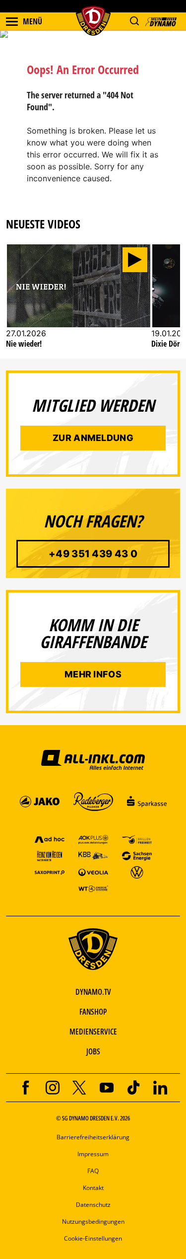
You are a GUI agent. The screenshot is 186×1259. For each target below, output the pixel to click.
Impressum (93, 1154)
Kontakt (93, 1188)
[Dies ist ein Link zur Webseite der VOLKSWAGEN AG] (137, 872)
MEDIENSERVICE (93, 1031)
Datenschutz (93, 1204)
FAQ (93, 1171)
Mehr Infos (93, 674)
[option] (78, 301)
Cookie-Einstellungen (93, 1238)
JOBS (93, 1051)
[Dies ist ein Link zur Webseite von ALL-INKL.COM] (92, 759)
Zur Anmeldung (93, 438)
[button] (134, 21)
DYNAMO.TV (93, 991)
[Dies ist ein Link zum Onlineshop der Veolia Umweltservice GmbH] (93, 872)
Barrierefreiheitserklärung (93, 1137)
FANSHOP (93, 1011)
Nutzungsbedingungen (93, 1221)
